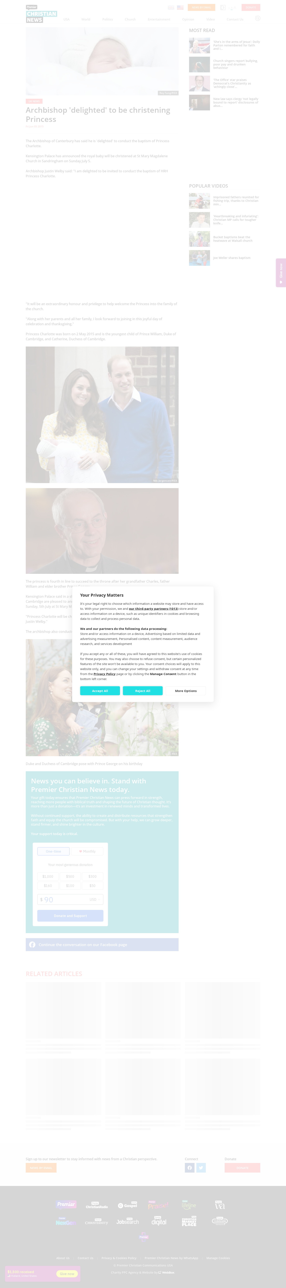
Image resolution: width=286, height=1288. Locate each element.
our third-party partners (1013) (153, 608)
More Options (186, 691)
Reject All (142, 691)
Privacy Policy (105, 673)
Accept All (100, 691)
